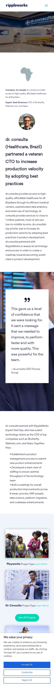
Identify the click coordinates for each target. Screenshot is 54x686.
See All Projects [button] (27, 617)
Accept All (27, 665)
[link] (17, 6)
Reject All (27, 680)
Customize (27, 673)
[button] (46, 7)
